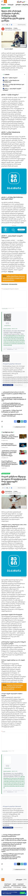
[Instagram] (26, 880)
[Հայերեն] (17, 2)
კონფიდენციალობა (10, 349)
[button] (22, 893)
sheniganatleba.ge (7, 325)
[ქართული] (21, 2)
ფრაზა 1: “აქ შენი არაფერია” (11, 77)
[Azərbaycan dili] (19, 2)
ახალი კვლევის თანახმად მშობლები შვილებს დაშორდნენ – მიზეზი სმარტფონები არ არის (13, 399)
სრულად (10, 271)
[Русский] (22, 2)
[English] (20, 2)
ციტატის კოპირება (8, 385)
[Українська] (24, 2)
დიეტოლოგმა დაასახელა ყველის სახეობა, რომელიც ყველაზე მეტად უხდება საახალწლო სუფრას (13, 849)
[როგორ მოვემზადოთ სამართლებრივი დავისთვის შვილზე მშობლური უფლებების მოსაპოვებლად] (23, 462)
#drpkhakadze (4, 284)
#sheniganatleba (13, 284)
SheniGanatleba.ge (8, 28)
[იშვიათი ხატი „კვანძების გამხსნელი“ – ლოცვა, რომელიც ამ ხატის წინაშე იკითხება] (23, 436)
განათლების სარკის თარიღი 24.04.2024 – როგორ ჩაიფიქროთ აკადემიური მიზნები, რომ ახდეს (13, 393)
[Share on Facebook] (5, 24)
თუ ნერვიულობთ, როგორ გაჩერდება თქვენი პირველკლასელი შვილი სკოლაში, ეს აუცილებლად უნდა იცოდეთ (13, 844)
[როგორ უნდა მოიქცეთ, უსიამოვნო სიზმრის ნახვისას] (23, 445)
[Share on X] (7, 24)
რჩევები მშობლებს (5, 7)
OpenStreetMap (5, 308)
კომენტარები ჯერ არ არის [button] (20, 426)
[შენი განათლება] (5, 1)
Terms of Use (8, 893)
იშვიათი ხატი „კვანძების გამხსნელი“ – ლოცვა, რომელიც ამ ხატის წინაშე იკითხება (9, 436)
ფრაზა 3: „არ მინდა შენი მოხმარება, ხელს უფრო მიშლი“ (13, 85)
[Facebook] (24, 880)
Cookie (16, 349)
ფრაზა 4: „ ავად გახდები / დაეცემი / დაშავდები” (12, 89)
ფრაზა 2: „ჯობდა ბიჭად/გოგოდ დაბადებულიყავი (11, 81)
